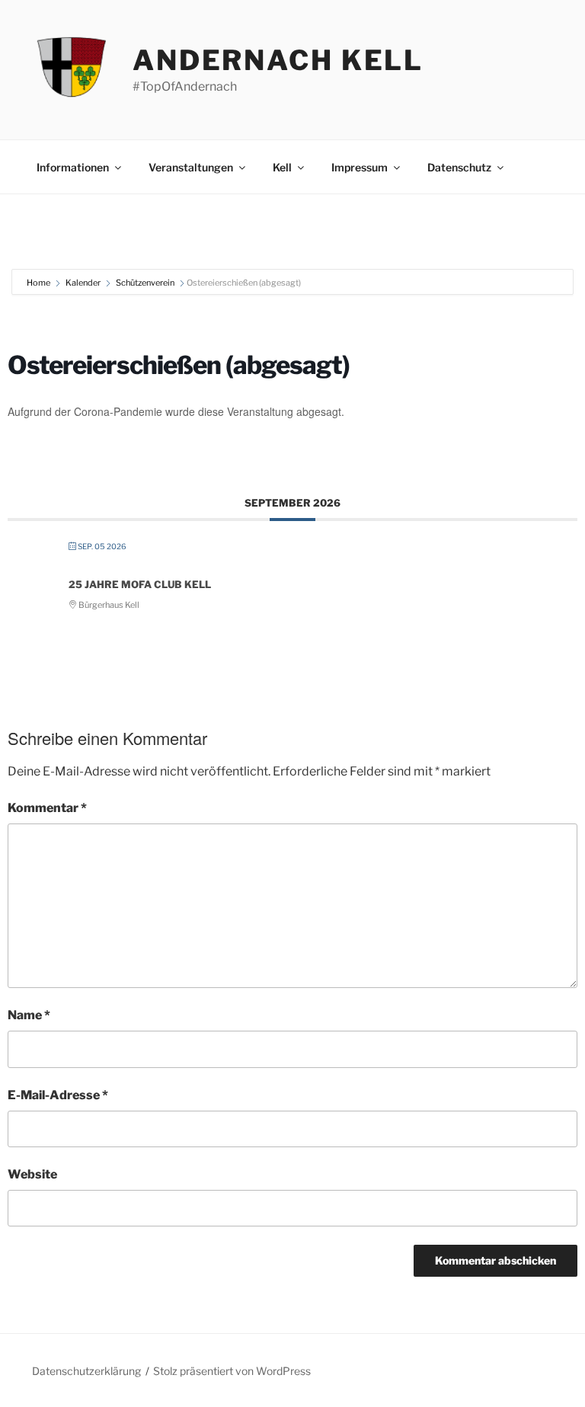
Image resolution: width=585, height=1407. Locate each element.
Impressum (359, 167)
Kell (282, 167)
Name (29, 1015)
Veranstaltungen (191, 167)
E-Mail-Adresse (58, 1095)
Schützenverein (145, 282)
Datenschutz (459, 167)
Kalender (83, 282)
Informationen (73, 167)
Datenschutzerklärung (86, 1370)
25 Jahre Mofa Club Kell (140, 584)
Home (39, 282)
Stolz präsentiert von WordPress (232, 1370)
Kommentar (47, 808)
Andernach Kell (278, 60)
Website (32, 1174)
